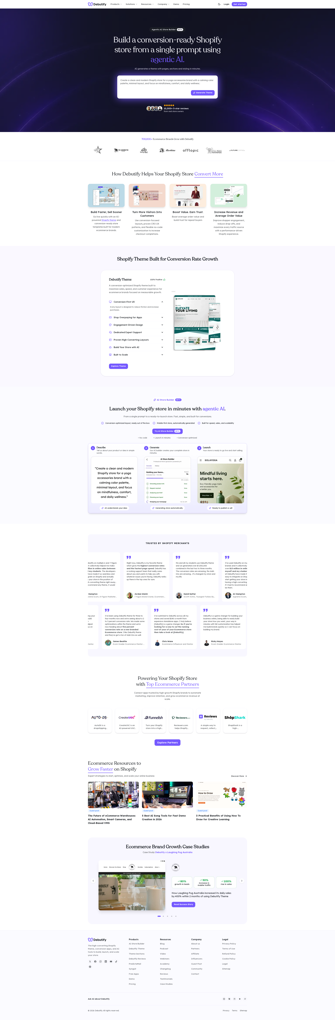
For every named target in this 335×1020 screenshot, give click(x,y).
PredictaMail (135, 964)
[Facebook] (95, 961)
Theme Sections (136, 953)
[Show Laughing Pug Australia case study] (159, 916)
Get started (239, 4)
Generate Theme (204, 92)
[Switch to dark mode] (219, 4)
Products (115, 4)
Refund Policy (229, 953)
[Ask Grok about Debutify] (245, 999)
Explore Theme (118, 366)
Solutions (130, 4)
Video (163, 953)
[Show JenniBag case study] (167, 916)
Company (162, 4)
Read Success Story (183, 904)
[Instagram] (100, 961)
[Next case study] (241, 880)
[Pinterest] (90, 967)
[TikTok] (116, 961)
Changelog (165, 969)
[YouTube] (111, 961)
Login (226, 4)
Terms (234, 1010)
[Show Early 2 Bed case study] (163, 916)
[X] (90, 961)
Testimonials (166, 979)
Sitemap (226, 969)
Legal (225, 964)
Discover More (237, 776)
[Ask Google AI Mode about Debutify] (240, 999)
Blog (162, 943)
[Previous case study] (93, 880)
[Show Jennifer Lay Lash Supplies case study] (175, 916)
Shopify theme (109, 220)
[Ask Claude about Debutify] (229, 999)
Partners (195, 948)
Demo (176, 4)
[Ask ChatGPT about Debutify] (224, 999)
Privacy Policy (229, 943)
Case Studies (166, 984)
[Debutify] (97, 4)
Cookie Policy (228, 958)
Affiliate (195, 953)
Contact (195, 974)
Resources (146, 4)
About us (195, 943)
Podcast (164, 948)
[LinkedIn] (106, 961)
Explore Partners (167, 742)
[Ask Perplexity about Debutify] (234, 999)
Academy (164, 964)
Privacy (226, 1010)
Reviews (164, 974)
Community (196, 969)
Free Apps (134, 974)
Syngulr (132, 969)
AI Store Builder (136, 943)
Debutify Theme (136, 948)
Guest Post (196, 964)
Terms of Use (228, 948)
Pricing (186, 4)
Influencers (196, 958)
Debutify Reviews (137, 958)
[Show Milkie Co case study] (171, 916)
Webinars (164, 958)
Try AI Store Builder (167, 431)
